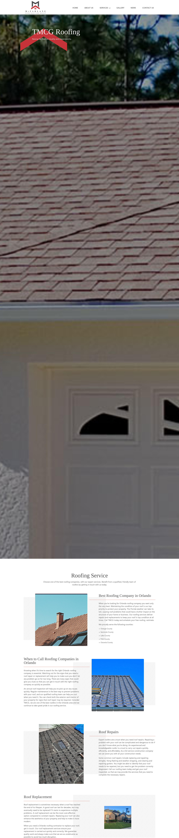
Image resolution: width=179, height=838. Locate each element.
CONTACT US (148, 8)
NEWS (133, 8)
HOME (75, 8)
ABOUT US (88, 8)
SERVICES (104, 8)
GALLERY (120, 8)
